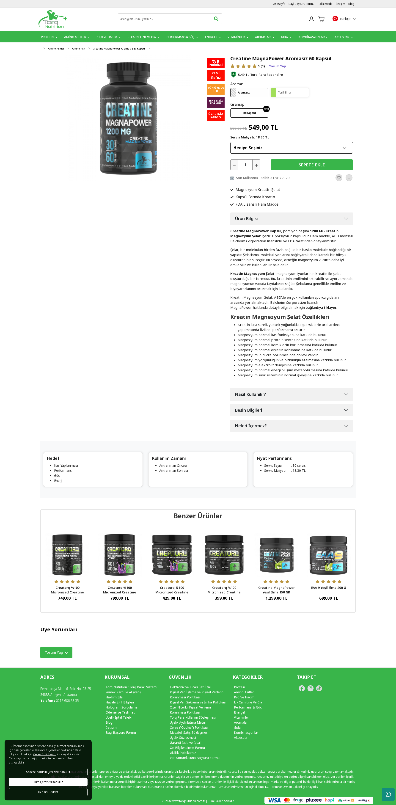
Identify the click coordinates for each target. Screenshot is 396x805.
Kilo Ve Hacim (244, 697)
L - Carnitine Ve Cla (248, 702)
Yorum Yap (277, 66)
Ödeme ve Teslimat (120, 712)
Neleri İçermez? (251, 425)
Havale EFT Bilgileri (120, 702)
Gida (237, 727)
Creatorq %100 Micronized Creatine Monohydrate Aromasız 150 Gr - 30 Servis (224, 594)
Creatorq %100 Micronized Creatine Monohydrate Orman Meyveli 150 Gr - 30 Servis (171, 594)
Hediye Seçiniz (247, 147)
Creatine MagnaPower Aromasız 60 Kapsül (119, 48)
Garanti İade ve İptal (185, 742)
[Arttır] (256, 164)
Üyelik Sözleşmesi (183, 737)
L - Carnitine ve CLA (142, 37)
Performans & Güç (181, 37)
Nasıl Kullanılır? (250, 394)
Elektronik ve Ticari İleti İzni (190, 687)
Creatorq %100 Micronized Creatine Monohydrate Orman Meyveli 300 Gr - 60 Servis (119, 594)
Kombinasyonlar (311, 37)
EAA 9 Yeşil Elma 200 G (328, 587)
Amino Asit (78, 48)
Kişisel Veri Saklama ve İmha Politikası (198, 702)
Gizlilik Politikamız (183, 752)
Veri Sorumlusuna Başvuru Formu (195, 757)
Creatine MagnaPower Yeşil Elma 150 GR (276, 589)
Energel (211, 37)
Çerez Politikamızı (44, 754)
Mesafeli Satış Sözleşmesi (189, 732)
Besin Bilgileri (248, 410)
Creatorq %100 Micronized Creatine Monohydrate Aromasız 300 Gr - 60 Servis (67, 594)
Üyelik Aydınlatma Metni (188, 722)
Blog (351, 4)
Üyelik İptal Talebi (119, 717)
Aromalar (263, 37)
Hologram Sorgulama (122, 707)
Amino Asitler (75, 37)
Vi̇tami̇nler (241, 717)
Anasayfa (279, 4)
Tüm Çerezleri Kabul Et (48, 782)
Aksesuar (342, 37)
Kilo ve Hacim (107, 37)
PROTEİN (47, 37)
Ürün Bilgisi (246, 218)
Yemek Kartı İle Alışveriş (123, 692)
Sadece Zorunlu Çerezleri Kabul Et (48, 772)
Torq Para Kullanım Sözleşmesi (193, 717)
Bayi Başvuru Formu (301, 4)
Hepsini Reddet (48, 792)
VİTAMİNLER (236, 37)
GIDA (285, 37)
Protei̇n (239, 687)
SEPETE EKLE (312, 165)
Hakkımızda (325, 4)
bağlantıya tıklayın (321, 307)
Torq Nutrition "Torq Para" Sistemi (131, 687)
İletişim (340, 4)
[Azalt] (234, 164)
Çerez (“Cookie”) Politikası (189, 727)
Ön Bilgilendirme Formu (187, 747)
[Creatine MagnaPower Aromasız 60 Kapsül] (128, 118)
